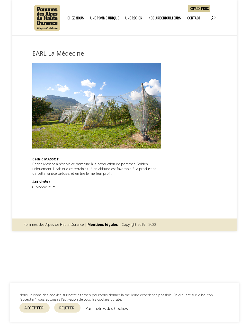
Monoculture (46, 187)
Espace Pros (199, 8)
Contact (194, 18)
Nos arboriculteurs (165, 18)
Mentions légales (103, 224)
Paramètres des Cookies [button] (106, 308)
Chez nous (75, 18)
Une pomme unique (104, 18)
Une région (133, 18)
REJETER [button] (66, 308)
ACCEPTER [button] (34, 308)
